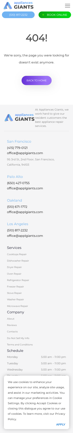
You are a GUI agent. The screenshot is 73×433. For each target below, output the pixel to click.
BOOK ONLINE (57, 15)
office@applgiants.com (25, 153)
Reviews (12, 325)
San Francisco (19, 141)
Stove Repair (14, 293)
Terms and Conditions (20, 344)
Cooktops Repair (17, 254)
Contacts (12, 331)
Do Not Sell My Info (18, 338)
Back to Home (36, 80)
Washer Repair (15, 299)
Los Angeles (17, 224)
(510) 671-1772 (17, 207)
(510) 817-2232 (18, 15)
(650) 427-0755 (18, 183)
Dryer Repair (14, 267)
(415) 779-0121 (17, 148)
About (10, 318)
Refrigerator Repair (18, 280)
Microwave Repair (17, 306)
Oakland (14, 200)
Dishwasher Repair (18, 260)
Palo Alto (15, 177)
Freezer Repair (15, 286)
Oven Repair (14, 273)
